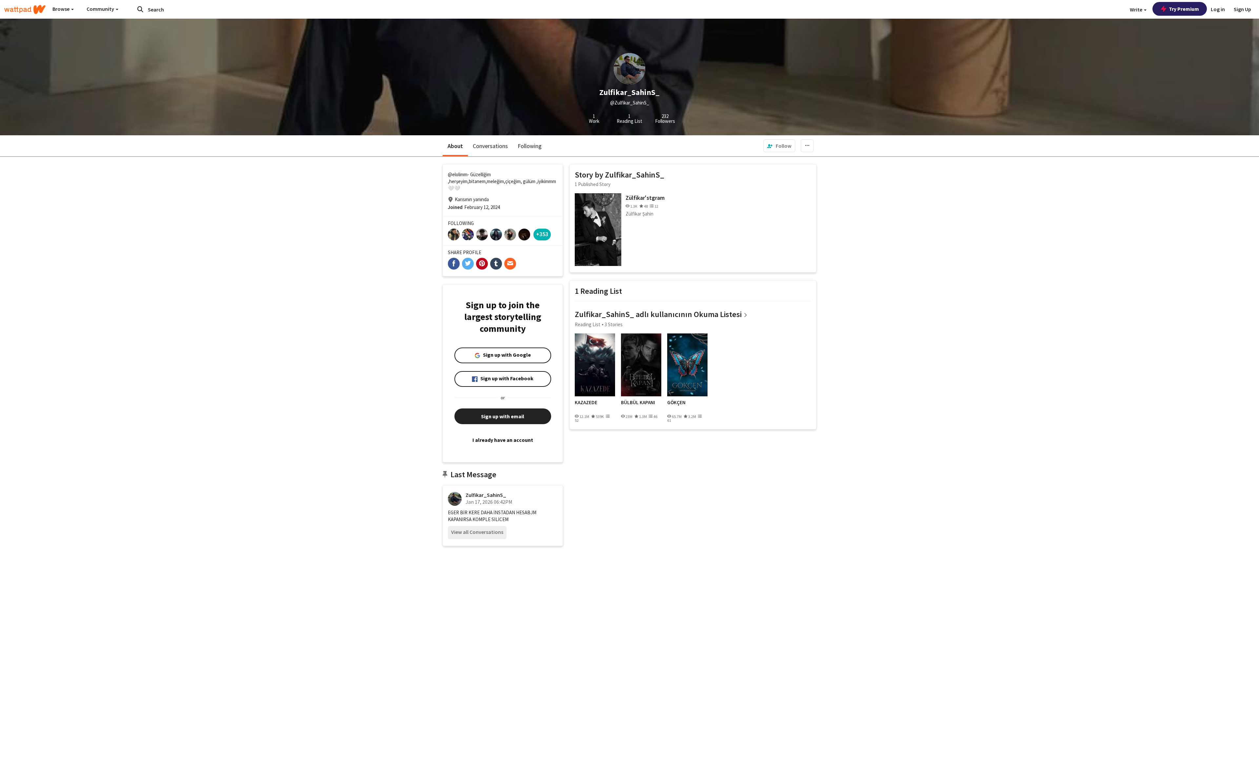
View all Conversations (477, 532)
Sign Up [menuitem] (1242, 9)
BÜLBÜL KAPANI (638, 402)
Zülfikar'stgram (645, 197)
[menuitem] (779, 145)
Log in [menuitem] (1218, 9)
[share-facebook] (454, 264)
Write (1136, 9)
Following (530, 146)
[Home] (25, 9)
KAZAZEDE (586, 402)
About (455, 146)
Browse (61, 9)
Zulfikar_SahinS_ (486, 495)
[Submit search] (140, 9)
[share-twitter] (468, 264)
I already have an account (502, 440)
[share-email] (510, 264)
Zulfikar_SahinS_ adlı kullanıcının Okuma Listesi (658, 314)
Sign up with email (502, 416)
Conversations (490, 146)
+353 (542, 234)
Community (101, 9)
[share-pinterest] (482, 264)
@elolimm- (458, 174)
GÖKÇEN (676, 402)
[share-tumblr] (496, 264)
